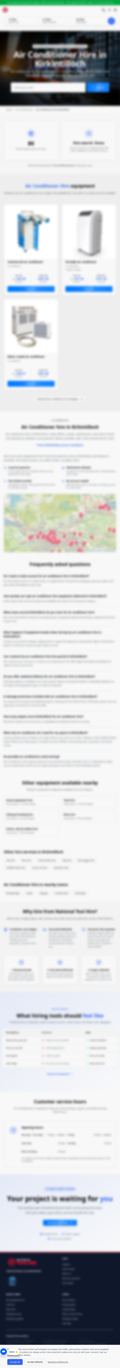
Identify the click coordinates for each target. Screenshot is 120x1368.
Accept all (15, 1362)
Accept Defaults (35, 1362)
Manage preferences (58, 1362)
